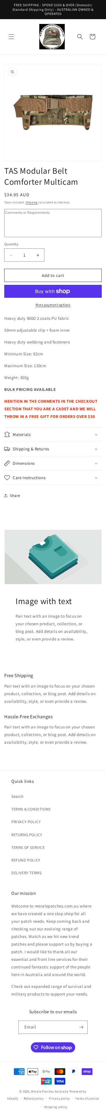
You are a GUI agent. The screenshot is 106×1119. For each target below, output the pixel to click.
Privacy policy (59, 1098)
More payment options (53, 305)
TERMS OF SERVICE (28, 847)
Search (17, 796)
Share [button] (15, 495)
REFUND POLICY (25, 860)
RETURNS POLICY (26, 834)
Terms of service (87, 1098)
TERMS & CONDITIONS (31, 809)
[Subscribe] (81, 1027)
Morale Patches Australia (50, 1091)
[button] (11, 36)
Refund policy (34, 1098)
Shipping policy (56, 1107)
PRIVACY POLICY (26, 821)
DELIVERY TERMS (26, 872)
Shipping (32, 202)
